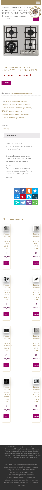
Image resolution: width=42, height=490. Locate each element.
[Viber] (29, 202)
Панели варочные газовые (14, 16)
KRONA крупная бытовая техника (15, 105)
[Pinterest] (23, 196)
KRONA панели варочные (12, 111)
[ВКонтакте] (17, 191)
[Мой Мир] (17, 196)
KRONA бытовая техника (16, 101)
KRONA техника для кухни (13, 118)
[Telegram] (23, 202)
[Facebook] (23, 191)
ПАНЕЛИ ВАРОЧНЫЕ (21, 13)
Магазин (5, 7)
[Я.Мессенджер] (17, 202)
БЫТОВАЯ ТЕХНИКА (21, 7)
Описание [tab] (11, 135)
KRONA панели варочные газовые (15, 114)
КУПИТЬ (7, 82)
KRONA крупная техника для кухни (16, 108)
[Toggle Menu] (38, 3)
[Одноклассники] (29, 191)
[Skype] (29, 196)
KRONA (5, 129)
